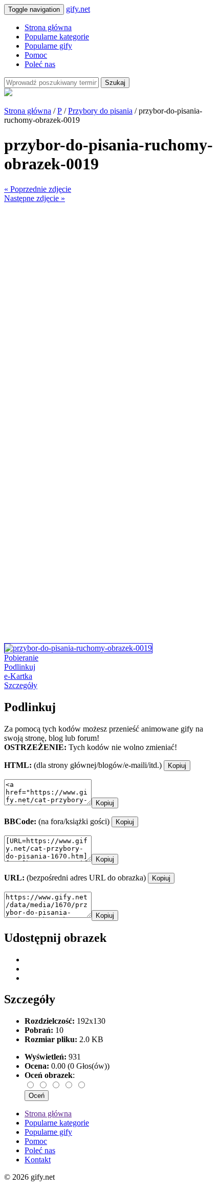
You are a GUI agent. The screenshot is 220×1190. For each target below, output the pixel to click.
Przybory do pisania (100, 110)
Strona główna (48, 27)
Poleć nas (40, 64)
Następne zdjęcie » (34, 198)
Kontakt (38, 1159)
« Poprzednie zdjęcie (37, 189)
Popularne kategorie (57, 36)
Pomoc (36, 55)
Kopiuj (177, 765)
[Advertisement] (110, 313)
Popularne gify (48, 45)
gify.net (78, 9)
